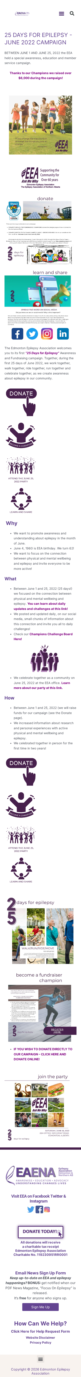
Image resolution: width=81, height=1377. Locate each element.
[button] (61, 13)
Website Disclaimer (40, 1337)
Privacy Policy (40, 1342)
